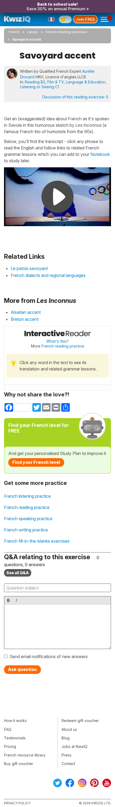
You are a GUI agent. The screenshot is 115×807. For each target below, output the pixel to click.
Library (32, 32)
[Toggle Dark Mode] (65, 19)
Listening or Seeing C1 (39, 86)
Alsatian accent (26, 312)
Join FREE (85, 19)
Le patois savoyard (29, 268)
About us (69, 729)
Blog (66, 738)
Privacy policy (17, 803)
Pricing (10, 746)
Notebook (100, 154)
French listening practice (27, 496)
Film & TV (55, 82)
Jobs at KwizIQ (74, 746)
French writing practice (26, 529)
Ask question (22, 669)
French (14, 32)
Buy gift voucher (18, 763)
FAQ (7, 729)
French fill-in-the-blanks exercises (37, 541)
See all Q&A (17, 572)
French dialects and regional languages (48, 275)
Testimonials (15, 738)
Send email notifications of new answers (49, 656)
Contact (68, 763)
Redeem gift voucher (80, 720)
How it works (15, 720)
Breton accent (24, 319)
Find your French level (36, 462)
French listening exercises (66, 32)
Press (66, 755)
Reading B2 (35, 82)
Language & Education (85, 82)
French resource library (24, 755)
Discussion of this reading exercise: (75, 97)
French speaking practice (28, 518)
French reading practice (62, 346)
